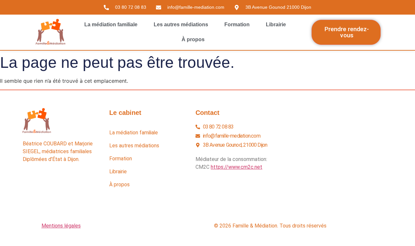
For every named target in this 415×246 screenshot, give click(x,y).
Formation (237, 24)
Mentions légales (61, 226)
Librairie (276, 24)
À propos (193, 39)
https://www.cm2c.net (236, 167)
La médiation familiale (110, 24)
